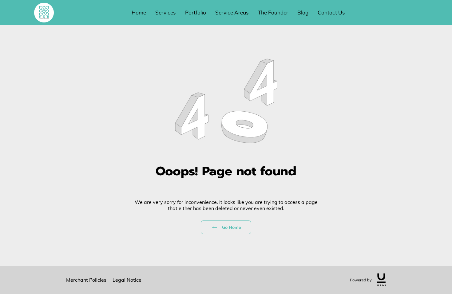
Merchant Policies (86, 280)
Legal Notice (127, 280)
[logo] (381, 280)
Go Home (231, 227)
